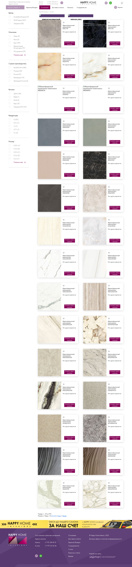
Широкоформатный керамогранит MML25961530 (114, 487)
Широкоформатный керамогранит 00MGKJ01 (114, 125)
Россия (17, 74)
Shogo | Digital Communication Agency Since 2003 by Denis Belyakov (102, 557)
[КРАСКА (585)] (80, 15)
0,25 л (17, 145)
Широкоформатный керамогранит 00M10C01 (114, 158)
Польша (18, 71)
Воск (16, 39)
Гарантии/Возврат (74, 542)
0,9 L (16, 123)
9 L (16, 133)
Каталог (52, 12)
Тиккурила (19, 23)
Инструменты (20, 51)
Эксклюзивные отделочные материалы (19, 2)
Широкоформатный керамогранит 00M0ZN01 (68, 191)
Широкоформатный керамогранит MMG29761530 (68, 323)
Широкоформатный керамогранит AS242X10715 (68, 421)
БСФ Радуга (20, 20)
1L (16, 126)
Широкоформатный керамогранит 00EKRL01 (68, 92)
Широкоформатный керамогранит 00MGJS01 (68, 158)
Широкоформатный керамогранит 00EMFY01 (68, 60)
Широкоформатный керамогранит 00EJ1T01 (68, 27)
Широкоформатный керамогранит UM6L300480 (114, 257)
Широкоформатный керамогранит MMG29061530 (68, 388)
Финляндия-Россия (21, 81)
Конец (65, 516)
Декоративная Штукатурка (19, 47)
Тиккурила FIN (20, 107)
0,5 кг (17, 155)
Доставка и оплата (74, 539)
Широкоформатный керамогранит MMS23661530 (114, 290)
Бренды (70, 556)
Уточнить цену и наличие (69, 43)
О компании (72, 535)
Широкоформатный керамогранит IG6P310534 (68, 454)
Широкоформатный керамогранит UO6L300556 (68, 224)
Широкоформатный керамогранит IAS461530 (68, 487)
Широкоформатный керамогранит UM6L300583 (68, 257)
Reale (16, 97)
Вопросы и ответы (74, 553)
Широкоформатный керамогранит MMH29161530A (114, 323)
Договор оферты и (105, 539)
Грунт (17, 43)
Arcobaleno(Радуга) (21, 17)
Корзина (120, 7)
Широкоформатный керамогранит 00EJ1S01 (114, 27)
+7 (48, 4)
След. (59, 516)
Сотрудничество (73, 546)
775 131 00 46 (53, 4)
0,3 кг (17, 149)
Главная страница (43, 12)
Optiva (17, 93)
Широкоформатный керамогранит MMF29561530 (114, 355)
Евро (17, 103)
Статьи (70, 549)
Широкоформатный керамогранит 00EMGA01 (114, 60)
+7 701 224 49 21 (52, 2)
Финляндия (19, 77)
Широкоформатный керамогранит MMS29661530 (68, 355)
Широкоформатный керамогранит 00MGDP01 (114, 191)
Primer (17, 36)
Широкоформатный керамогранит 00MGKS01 (68, 125)
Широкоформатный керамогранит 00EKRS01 (114, 92)
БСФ (16, 100)
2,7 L (16, 129)
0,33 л (17, 152)
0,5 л (16, 159)
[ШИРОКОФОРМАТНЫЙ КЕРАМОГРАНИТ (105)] (52, 15)
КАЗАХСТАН (20, 68)
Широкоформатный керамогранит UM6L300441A (68, 290)
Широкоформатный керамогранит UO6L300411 (114, 224)
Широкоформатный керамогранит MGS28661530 (114, 421)
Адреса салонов (13, 4)
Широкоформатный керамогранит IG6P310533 (114, 454)
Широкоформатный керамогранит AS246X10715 (114, 388)
